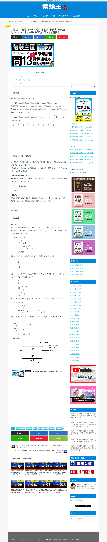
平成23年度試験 (75, 344)
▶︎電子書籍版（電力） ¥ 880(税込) (81, 133)
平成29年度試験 (75, 325)
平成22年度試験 (75, 347)
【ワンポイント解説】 (24, 80)
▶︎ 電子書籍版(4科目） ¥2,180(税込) (81, 127)
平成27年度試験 (75, 331)
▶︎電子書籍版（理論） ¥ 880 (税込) (82, 130)
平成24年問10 (19, 168)
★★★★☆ (60, 428)
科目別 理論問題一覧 (76, 265)
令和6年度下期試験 (75, 292)
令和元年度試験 (74, 318)
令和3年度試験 (74, 312)
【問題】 (20, 76)
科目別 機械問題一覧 (76, 271)
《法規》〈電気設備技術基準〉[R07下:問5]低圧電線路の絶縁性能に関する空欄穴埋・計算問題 (82, 448)
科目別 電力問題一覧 (76, 268)
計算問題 (52, 428)
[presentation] (17, 103)
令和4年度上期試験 (75, 308)
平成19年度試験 (75, 357)
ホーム (28, 16)
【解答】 (20, 83)
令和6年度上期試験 (75, 295)
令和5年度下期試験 (75, 299)
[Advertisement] (39, 139)
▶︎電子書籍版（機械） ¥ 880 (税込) (82, 137)
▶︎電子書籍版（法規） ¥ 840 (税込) (81, 140)
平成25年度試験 (75, 337)
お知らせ (53, 16)
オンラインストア (75, 16)
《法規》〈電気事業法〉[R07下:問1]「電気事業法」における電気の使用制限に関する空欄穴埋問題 (82, 416)
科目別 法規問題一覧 (76, 275)
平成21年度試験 (75, 350)
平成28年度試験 (75, 328)
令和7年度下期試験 (75, 286)
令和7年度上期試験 (75, 289)
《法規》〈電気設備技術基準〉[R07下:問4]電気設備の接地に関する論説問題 (82, 440)
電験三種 (30, 428)
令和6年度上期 (21, 428)
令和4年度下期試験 (75, 305)
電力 (13, 428)
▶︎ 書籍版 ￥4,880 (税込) (78, 172)
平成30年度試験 (75, 321)
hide (42, 72)
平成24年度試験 (75, 341)
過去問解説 (45, 16)
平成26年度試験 (75, 334)
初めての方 (36, 16)
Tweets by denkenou (76, 500)
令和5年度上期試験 (75, 302)
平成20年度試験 (75, 354)
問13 (46, 428)
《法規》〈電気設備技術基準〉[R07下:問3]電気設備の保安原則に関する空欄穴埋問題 (82, 433)
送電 (36, 428)
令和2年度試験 (74, 315)
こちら (87, 488)
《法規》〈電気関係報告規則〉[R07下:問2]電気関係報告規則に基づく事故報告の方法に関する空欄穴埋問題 (82, 424)
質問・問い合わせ (63, 16)
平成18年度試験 (75, 360)
